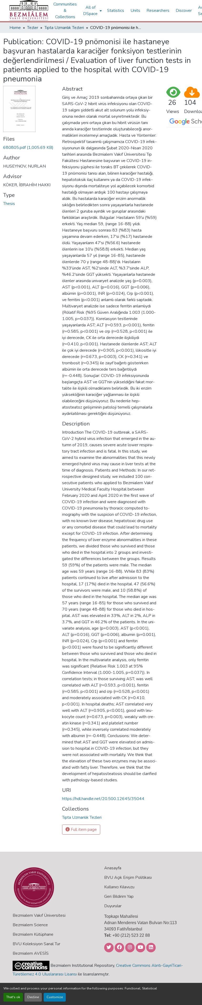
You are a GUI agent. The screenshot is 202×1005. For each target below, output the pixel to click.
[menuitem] (92, 10)
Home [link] (15, 28)
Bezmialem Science (30, 925)
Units (135, 10)
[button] (28, 10)
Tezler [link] (32, 28)
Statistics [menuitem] (115, 10)
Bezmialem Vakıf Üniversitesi (39, 915)
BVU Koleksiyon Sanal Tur (36, 944)
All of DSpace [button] (90, 10)
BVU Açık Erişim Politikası (128, 877)
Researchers (158, 10)
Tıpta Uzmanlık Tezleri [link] (64, 28)
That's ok (13, 997)
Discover (184, 10)
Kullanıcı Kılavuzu (119, 887)
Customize (55, 997)
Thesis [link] (9, 204)
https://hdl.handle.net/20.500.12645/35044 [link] (103, 799)
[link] (29, 147)
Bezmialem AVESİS (31, 953)
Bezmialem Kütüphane (33, 934)
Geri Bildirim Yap (119, 896)
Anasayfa (112, 868)
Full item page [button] (83, 829)
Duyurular (113, 906)
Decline (33, 997)
